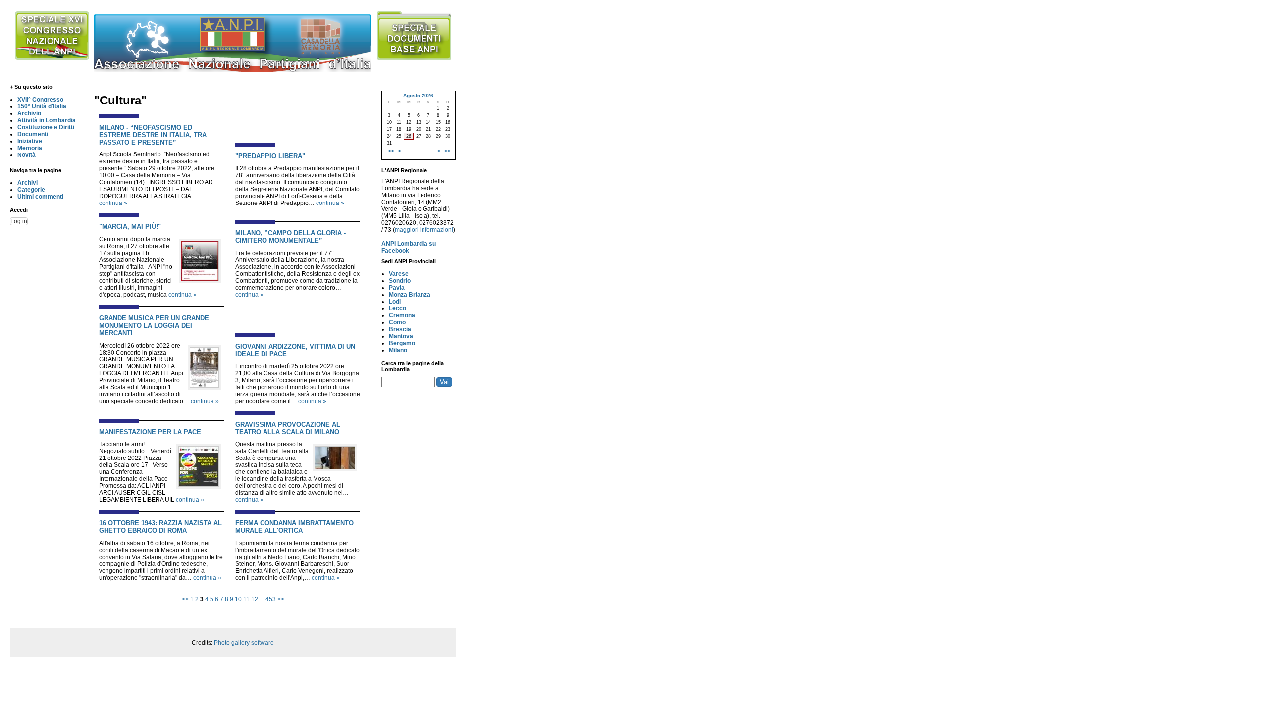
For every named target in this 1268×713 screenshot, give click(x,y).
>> (280, 599)
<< (185, 599)
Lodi (395, 301)
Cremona (402, 315)
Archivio (29, 113)
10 (238, 599)
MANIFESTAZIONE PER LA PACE (150, 432)
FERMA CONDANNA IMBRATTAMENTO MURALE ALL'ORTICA (294, 526)
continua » (113, 203)
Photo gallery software (244, 642)
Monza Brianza (409, 294)
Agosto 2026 (418, 95)
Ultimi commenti (40, 196)
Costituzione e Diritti (45, 127)
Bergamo (402, 343)
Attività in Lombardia (46, 120)
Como (397, 322)
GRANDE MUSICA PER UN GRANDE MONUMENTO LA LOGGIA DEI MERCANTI (154, 325)
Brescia (400, 329)
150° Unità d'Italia (41, 106)
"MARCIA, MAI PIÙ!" (130, 226)
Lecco (397, 308)
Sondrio (400, 280)
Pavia (397, 287)
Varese (399, 273)
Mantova (401, 336)
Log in (18, 221)
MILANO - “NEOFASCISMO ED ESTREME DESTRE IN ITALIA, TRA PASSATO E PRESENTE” (153, 135)
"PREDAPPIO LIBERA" (270, 156)
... (262, 599)
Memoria (29, 148)
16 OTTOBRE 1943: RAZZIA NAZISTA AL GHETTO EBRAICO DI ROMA (160, 526)
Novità (26, 155)
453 (270, 599)
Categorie (31, 189)
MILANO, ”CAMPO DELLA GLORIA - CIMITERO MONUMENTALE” (290, 236)
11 (246, 599)
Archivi (27, 182)
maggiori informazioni (424, 229)
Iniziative (29, 141)
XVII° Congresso (40, 99)
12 (254, 599)
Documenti (32, 134)
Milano (398, 350)
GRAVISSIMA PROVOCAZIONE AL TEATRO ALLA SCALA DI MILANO (287, 428)
